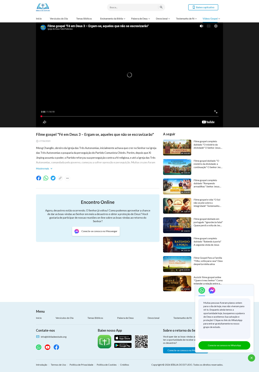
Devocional (162, 18)
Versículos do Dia (59, 18)
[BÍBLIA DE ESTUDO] (60, 7)
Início (39, 18)
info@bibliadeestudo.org (54, 336)
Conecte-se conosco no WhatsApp (224, 345)
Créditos (124, 364)
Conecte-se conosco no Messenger (186, 350)
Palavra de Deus (139, 18)
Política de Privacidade (81, 364)
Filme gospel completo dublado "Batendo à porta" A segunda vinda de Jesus (207, 241)
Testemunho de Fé (185, 18)
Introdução (41, 364)
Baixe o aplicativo (205, 7)
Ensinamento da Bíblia (111, 18)
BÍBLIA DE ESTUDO (181, 364)
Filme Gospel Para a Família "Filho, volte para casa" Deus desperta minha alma (208, 261)
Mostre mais (42, 168)
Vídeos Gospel (210, 18)
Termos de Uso (58, 364)
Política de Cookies (107, 364)
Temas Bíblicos (84, 18)
